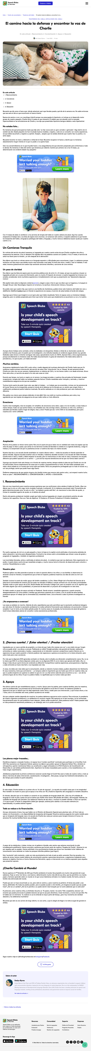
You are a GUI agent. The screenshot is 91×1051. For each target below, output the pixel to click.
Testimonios (50, 1027)
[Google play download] (21, 1041)
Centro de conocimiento (14, 15)
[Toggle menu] (86, 3)
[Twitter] (81, 1042)
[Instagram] (67, 1042)
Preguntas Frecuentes (68, 1027)
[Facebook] (71, 1042)
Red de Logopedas (52, 1025)
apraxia (35, 283)
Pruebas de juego (36, 1030)
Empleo (79, 1027)
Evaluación (34, 1027)
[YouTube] (78, 1042)
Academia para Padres (38, 1025)
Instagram (38, 957)
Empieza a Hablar (45, 3)
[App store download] (8, 1041)
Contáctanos (65, 1030)
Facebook (46, 957)
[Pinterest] (74, 1042)
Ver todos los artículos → (21, 993)
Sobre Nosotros (81, 1025)
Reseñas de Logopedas (53, 1030)
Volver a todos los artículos (12, 1007)
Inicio (4, 15)
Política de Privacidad (68, 1025)
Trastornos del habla (28, 15)
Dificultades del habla (54, 19)
